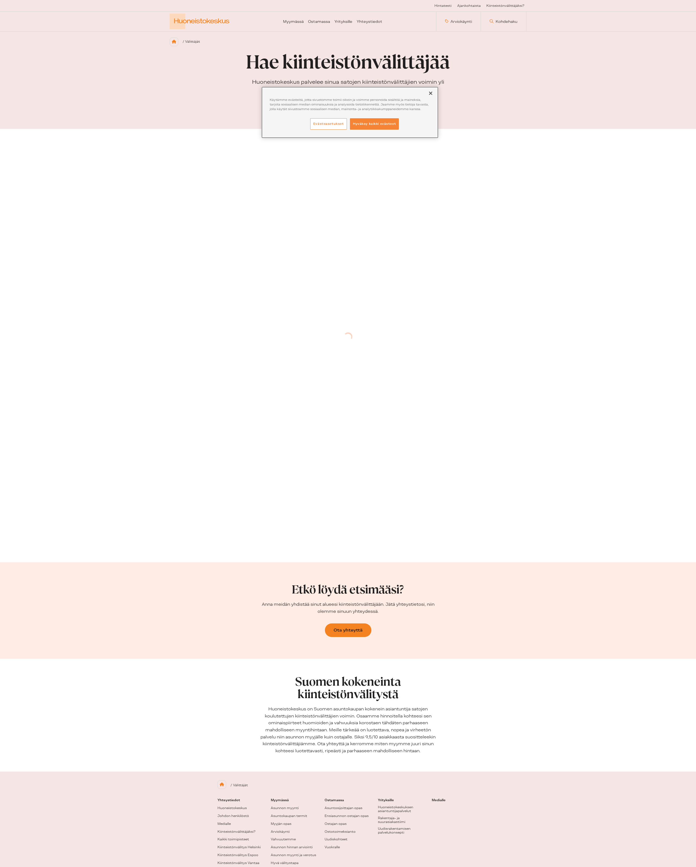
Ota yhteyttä (348, 630)
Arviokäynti (461, 21)
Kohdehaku (506, 21)
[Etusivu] (174, 42)
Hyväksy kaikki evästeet (374, 124)
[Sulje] (431, 93)
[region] (350, 112)
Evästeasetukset (328, 124)
